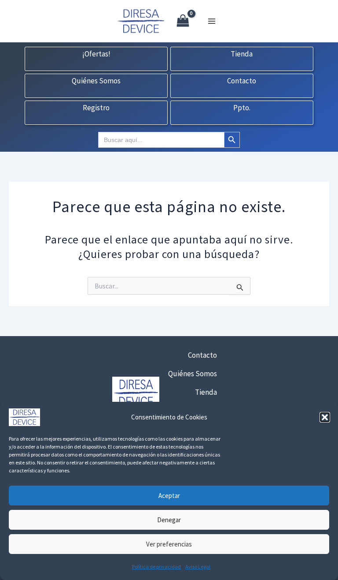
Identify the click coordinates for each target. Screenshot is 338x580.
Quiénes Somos (96, 81)
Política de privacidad (156, 566)
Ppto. (241, 108)
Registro (96, 108)
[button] (324, 417)
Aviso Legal (197, 566)
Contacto (241, 81)
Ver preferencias (169, 544)
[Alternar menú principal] (211, 21)
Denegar (169, 520)
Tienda (242, 54)
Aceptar (169, 495)
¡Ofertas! (96, 54)
